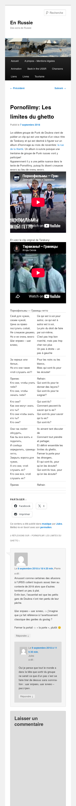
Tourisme (39, 76)
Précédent (17, 88)
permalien (45, 527)
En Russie (21, 22)
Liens (14, 76)
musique (46, 523)
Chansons (57, 68)
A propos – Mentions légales (40, 60)
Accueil (15, 60)
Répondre (22, 635)
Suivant (60, 88)
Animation (16, 68)
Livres (26, 76)
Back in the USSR (36, 68)
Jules (59, 523)
